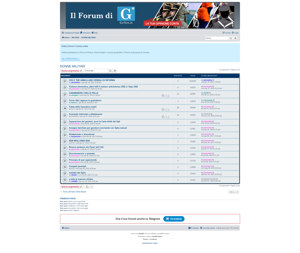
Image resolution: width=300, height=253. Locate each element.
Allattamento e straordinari (82, 134)
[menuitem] (85, 33)
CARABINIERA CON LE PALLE (83, 93)
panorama (75, 89)
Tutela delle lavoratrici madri (83, 107)
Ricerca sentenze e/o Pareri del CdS (86, 147)
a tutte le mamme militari (81, 179)
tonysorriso (76, 136)
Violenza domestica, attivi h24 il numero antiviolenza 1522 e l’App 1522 (103, 86)
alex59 (206, 93)
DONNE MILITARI (72, 66)
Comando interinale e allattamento (85, 114)
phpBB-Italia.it (157, 236)
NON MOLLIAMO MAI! (79, 141)
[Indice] (150, 15)
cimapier (74, 95)
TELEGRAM (176, 218)
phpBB (141, 233)
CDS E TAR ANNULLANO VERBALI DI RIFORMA (92, 80)
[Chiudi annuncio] (238, 45)
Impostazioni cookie (150, 243)
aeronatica (75, 82)
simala (74, 175)
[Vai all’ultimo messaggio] (213, 80)
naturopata (207, 100)
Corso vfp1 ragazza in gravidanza (85, 100)
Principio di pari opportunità (83, 160)
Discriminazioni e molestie (82, 153)
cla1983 (74, 181)
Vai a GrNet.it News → (71, 59)
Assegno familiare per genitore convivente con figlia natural (98, 128)
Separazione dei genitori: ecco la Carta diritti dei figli (94, 121)
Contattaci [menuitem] (195, 228)
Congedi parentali (77, 166)
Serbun (74, 102)
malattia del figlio (77, 173)
